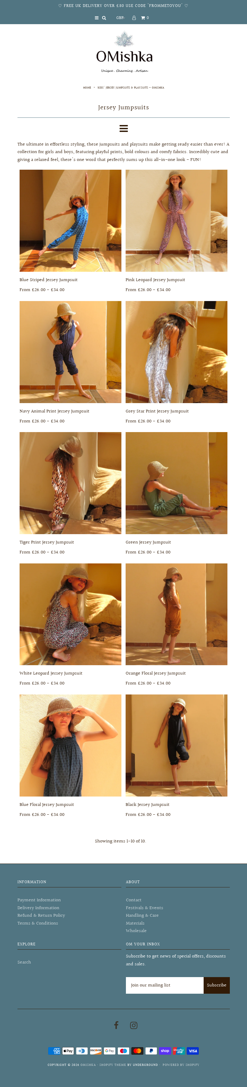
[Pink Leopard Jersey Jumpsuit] (176, 221)
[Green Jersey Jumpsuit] (176, 483)
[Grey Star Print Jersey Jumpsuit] (176, 352)
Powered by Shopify (181, 1065)
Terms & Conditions (37, 923)
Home (87, 87)
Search (24, 962)
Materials (135, 923)
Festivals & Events (144, 908)
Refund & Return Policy (41, 915)
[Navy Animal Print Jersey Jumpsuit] (70, 352)
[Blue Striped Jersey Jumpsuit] (70, 221)
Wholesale (136, 931)
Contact (134, 900)
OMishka (88, 1065)
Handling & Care (142, 915)
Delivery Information (38, 908)
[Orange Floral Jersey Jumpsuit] (176, 614)
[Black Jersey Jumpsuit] (176, 745)
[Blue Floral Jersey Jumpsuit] (70, 745)
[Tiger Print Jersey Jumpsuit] (70, 483)
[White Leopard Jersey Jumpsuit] (70, 614)
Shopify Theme (112, 1065)
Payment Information (39, 900)
